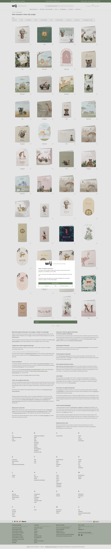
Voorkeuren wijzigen (64, 285)
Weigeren (47, 285)
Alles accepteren (55, 283)
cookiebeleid (43, 274)
